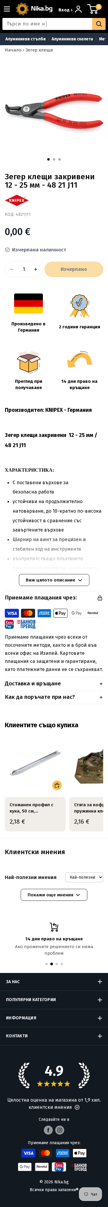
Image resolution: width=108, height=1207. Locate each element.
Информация (21, 1018)
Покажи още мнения (50, 895)
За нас (13, 981)
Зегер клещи (39, 50)
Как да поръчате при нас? (40, 696)
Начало (13, 50)
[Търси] (99, 24)
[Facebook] (48, 1130)
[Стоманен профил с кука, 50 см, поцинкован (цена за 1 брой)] (35, 763)
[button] (77, 1107)
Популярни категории (31, 999)
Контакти (17, 1036)
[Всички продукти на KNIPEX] (17, 200)
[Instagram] (59, 1130)
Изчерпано (74, 269)
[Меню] (9, 9)
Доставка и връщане (33, 683)
